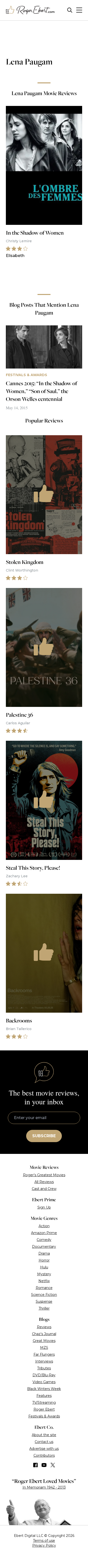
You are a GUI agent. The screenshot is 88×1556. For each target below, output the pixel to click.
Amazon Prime (44, 1233)
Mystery (44, 1274)
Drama (44, 1253)
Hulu (44, 1267)
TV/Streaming (44, 1402)
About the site (44, 1435)
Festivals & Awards (44, 1416)
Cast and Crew (44, 1188)
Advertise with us (44, 1448)
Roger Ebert (44, 1409)
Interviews (44, 1361)
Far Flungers (44, 1354)
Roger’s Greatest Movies (44, 1175)
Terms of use (44, 1540)
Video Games (44, 1382)
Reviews (44, 1327)
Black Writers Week (44, 1389)
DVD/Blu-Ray (44, 1375)
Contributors (44, 1455)
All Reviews (44, 1182)
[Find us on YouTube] (44, 1465)
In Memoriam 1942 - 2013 (44, 1487)
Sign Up (44, 1207)
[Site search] (69, 10)
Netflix (44, 1281)
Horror (44, 1260)
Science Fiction (44, 1294)
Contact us (44, 1442)
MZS (44, 1347)
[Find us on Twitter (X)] (53, 1465)
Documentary (44, 1246)
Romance (44, 1288)
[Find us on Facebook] (35, 1465)
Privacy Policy (44, 1545)
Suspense (44, 1301)
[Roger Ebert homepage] (30, 10)
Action (44, 1226)
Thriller (44, 1308)
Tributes (44, 1368)
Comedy (44, 1239)
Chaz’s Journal (44, 1334)
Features (44, 1395)
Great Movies (44, 1341)
